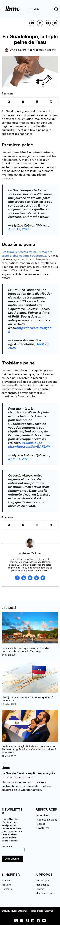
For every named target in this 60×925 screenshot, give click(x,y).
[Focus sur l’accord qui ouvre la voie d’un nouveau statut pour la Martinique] (30, 627)
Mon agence (42, 884)
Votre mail (7, 846)
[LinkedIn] (51, 102)
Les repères (42, 815)
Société (51, 50)
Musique (6, 880)
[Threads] (48, 23)
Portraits (7, 889)
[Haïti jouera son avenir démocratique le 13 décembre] (30, 677)
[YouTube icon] (42, 577)
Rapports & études (46, 819)
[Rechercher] (56, 9)
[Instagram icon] (36, 577)
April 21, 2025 (18, 459)
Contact (40, 889)
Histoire (6, 884)
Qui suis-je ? (42, 880)
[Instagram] (40, 23)
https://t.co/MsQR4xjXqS (30, 330)
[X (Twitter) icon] (30, 577)
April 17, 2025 (18, 229)
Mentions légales (45, 893)
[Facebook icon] (17, 577)
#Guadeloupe (32, 443)
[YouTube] (55, 23)
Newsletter (42, 828)
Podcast (40, 824)
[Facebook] (23, 102)
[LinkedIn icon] (23, 577)
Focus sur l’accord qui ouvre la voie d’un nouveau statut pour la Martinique (26, 649)
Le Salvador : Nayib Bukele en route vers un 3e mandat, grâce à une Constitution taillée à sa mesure (29, 749)
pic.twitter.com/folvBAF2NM (29, 447)
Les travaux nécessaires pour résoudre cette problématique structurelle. (27, 253)
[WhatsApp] (9, 102)
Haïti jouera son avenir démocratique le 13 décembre (27, 699)
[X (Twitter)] (32, 23)
